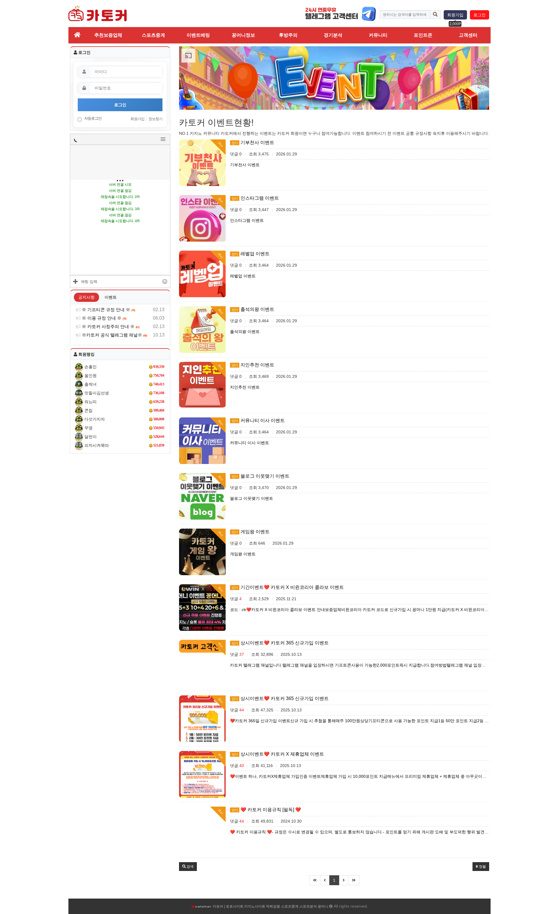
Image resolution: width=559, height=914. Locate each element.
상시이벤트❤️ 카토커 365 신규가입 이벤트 (280, 642)
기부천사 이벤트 (253, 142)
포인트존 (423, 35)
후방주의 (288, 35)
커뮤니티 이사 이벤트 (258, 420)
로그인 (479, 15)
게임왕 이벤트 (251, 531)
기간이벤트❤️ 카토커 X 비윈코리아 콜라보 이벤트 (288, 587)
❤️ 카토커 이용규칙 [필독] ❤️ (266, 809)
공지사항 (86, 297)
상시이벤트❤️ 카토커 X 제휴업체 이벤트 (278, 754)
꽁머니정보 (243, 35)
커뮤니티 (378, 35)
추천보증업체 (108, 35)
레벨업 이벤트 (251, 253)
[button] (188, 866)
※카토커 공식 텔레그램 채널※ (114, 334)
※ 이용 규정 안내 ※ (103, 318)
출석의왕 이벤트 (253, 309)
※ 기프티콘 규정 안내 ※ (108, 309)
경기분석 (333, 35)
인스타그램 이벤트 (255, 198)
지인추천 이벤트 (253, 364)
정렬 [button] (482, 867)
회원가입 (455, 15)
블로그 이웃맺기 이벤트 (260, 476)
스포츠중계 (153, 35)
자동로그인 (92, 118)
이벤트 (111, 297)
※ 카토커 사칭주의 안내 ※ (110, 326)
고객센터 (468, 35)
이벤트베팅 (198, 35)
